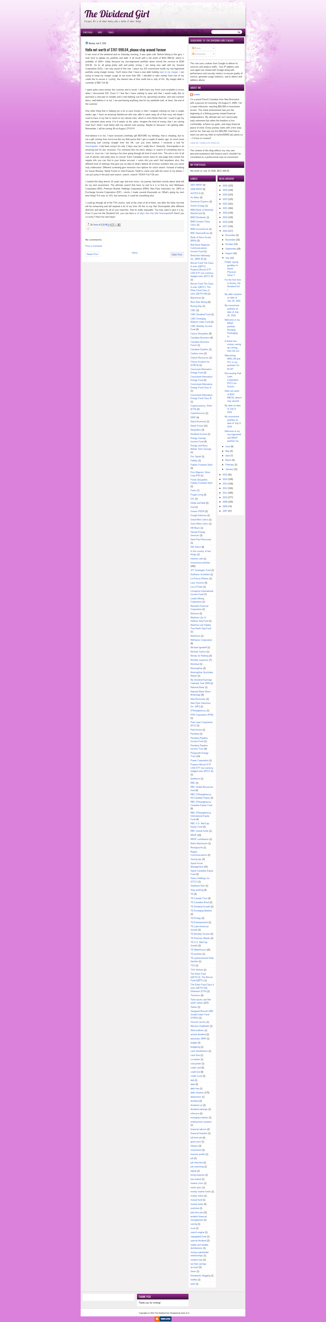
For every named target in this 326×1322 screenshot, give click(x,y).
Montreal (195, 664)
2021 (225, 208)
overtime (195, 1208)
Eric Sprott (196, 456)
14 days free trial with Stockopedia (154, 213)
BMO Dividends (198, 217)
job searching (197, 1166)
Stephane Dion (198, 885)
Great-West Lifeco (199, 519)
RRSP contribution (200, 839)
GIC (192, 498)
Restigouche (197, 847)
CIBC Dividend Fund (201, 314)
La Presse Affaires (200, 578)
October (229, 244)
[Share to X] (115, 225)
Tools (111, 32)
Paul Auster (196, 729)
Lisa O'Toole (197, 587)
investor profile (198, 1154)
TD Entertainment (199, 922)
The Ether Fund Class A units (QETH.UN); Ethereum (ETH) (202, 988)
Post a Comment (93, 246)
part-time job (197, 1212)
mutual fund (196, 1200)
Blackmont (196, 298)
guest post (196, 1141)
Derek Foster (197, 425)
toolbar (194, 1279)
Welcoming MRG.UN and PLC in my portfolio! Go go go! (232, 362)
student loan (197, 1260)
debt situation (197, 1092)
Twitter (194, 1007)
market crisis (197, 1183)
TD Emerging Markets (201, 910)
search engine (197, 1232)
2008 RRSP (196, 189)
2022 (225, 203)
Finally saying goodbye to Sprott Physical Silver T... (231, 268)
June (227, 446)
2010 (225, 497)
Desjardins (196, 430)
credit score (196, 1076)
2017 (225, 226)
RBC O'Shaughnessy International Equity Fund (201, 816)
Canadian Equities (199, 349)
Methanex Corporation (201, 640)
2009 (225, 502)
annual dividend (198, 1034)
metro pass (196, 1187)
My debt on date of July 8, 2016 (233, 408)
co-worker (195, 1059)
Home (135, 253)
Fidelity (194, 460)
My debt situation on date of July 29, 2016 (233, 297)
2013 (225, 483)
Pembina (195, 734)
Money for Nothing (200, 655)
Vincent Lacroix (198, 1022)
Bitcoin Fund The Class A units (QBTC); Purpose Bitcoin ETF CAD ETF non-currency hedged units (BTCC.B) (202, 270)
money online (197, 1196)
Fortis (193, 490)
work (193, 1284)
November (230, 239)
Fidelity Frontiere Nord (201, 465)
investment (196, 1150)
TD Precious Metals (200, 938)
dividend (195, 1101)
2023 (225, 199)
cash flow (195, 1055)
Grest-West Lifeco (199, 523)
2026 (225, 185)
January (229, 469)
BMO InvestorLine (199, 229)
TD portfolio (196, 954)
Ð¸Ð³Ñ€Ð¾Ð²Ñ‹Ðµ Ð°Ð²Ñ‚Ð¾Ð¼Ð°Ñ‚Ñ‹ (115, 1)
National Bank (197, 687)
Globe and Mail (198, 503)
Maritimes (195, 636)
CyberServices (198, 413)
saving (194, 1224)
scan (193, 1228)
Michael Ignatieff (199, 647)
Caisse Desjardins (199, 333)
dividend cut (196, 1105)
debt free (195, 1088)
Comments (200, 54)
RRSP (194, 835)
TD (192, 894)
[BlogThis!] (112, 225)
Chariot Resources (200, 357)
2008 (225, 506)
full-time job (196, 1137)
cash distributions (199, 1051)
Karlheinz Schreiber (200, 574)
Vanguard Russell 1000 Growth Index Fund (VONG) (202, 1014)
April (227, 455)
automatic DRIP (198, 1038)
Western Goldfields (200, 1026)
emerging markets (199, 1117)
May (227, 451)
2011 (225, 493)
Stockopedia (91, 146)
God (193, 507)
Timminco (195, 995)
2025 (225, 190)
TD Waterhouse (198, 949)
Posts (197, 48)
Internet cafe (197, 558)
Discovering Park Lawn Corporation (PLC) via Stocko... (233, 380)
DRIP (193, 417)
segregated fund (198, 1236)
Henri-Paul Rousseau (201, 539)
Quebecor (195, 778)
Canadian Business (200, 337)
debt (193, 1084)
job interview (197, 1162)
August (228, 253)
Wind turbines (197, 1030)
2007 (225, 511)
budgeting (195, 1047)
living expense (198, 1175)
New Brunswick (198, 699)
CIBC (193, 310)
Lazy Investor (197, 582)
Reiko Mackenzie (199, 843)
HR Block (195, 528)
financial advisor (198, 1129)
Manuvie (195, 613)
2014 (225, 479)
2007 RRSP (196, 185)
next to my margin (169, 72)
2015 (225, 474)
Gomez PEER (197, 511)
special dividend (198, 1240)
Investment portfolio (200, 562)
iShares (194, 1146)
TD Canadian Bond (200, 902)
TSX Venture (197, 969)
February (229, 464)
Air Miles (195, 197)
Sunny (197, 95)
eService (195, 1113)
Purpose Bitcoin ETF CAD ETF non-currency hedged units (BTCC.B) (202, 767)
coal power (196, 1063)
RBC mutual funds (200, 831)
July (227, 258)
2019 (225, 217)
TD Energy (196, 918)
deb (192, 1080)
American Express (200, 201)
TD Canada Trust (199, 898)
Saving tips (196, 859)
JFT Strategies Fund (201, 570)
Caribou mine (197, 353)
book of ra (185, 1313)
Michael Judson (198, 651)
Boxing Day (196, 306)
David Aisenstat (198, 421)
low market (196, 1179)
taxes (193, 1271)
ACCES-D (195, 193)
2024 (225, 194)
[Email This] (109, 225)
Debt (100, 32)
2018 (225, 222)
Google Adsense (199, 515)
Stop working (197, 890)
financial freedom (199, 1133)
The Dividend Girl (117, 14)
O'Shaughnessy (198, 710)
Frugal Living (197, 494)
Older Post (177, 254)
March (228, 460)
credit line (195, 1072)
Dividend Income (199, 434)
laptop (193, 1171)
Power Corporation (200, 760)
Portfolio (87, 32)
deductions (196, 1097)
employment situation (201, 1122)
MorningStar (196, 668)
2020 (225, 212)
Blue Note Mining (199, 302)
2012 (225, 488)
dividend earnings (199, 1109)
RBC (193, 783)
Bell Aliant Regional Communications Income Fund (200, 248)
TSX (193, 965)
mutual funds (197, 1204)
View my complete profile (205, 143)
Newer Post (92, 254)
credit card (196, 1067)
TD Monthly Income (200, 934)
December (230, 235)
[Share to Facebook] (119, 225)
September (230, 248)
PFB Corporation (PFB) (202, 715)
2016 (225, 231)
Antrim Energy (198, 206)
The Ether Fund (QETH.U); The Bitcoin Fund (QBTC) (202, 977)
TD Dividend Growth (200, 906)
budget (194, 1042)
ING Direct (196, 547)
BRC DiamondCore (200, 233)
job (192, 1158)
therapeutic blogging (200, 1275)
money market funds (201, 1191)
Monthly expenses (200, 660)
